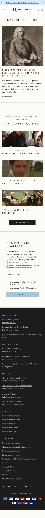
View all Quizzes (22, 222)
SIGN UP (22, 294)
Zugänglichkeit (8, 467)
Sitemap (5, 463)
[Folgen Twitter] (9, 486)
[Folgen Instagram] (15, 486)
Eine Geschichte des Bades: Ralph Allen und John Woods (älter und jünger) (20, 73)
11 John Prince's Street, (11, 349)
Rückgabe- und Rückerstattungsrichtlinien (19, 459)
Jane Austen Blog (9, 432)
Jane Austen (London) (11, 416)
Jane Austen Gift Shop (11, 420)
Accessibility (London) (11, 471)
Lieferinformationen (10, 455)
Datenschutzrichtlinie (11, 451)
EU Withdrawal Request (12, 479)
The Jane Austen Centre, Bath (14, 378)
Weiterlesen (7, 97)
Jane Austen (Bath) (9, 424)
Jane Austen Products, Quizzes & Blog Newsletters (23, 283)
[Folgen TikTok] (32, 486)
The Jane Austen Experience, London (17, 385)
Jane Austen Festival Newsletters (23, 288)
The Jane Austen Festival (12, 402)
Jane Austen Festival (10, 428)
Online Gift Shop (9, 394)
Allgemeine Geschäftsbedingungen (16, 447)
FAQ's (4, 475)
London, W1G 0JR (9, 352)
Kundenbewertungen (11, 443)
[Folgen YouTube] (26, 486)
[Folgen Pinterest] (20, 486)
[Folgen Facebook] (3, 486)
